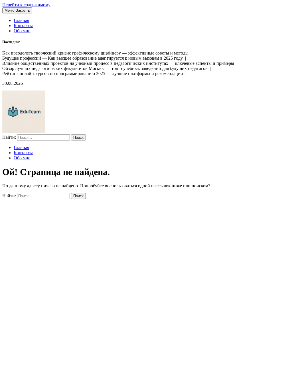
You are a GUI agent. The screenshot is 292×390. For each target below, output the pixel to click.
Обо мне (22, 30)
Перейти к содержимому (26, 4)
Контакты (23, 25)
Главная (21, 20)
